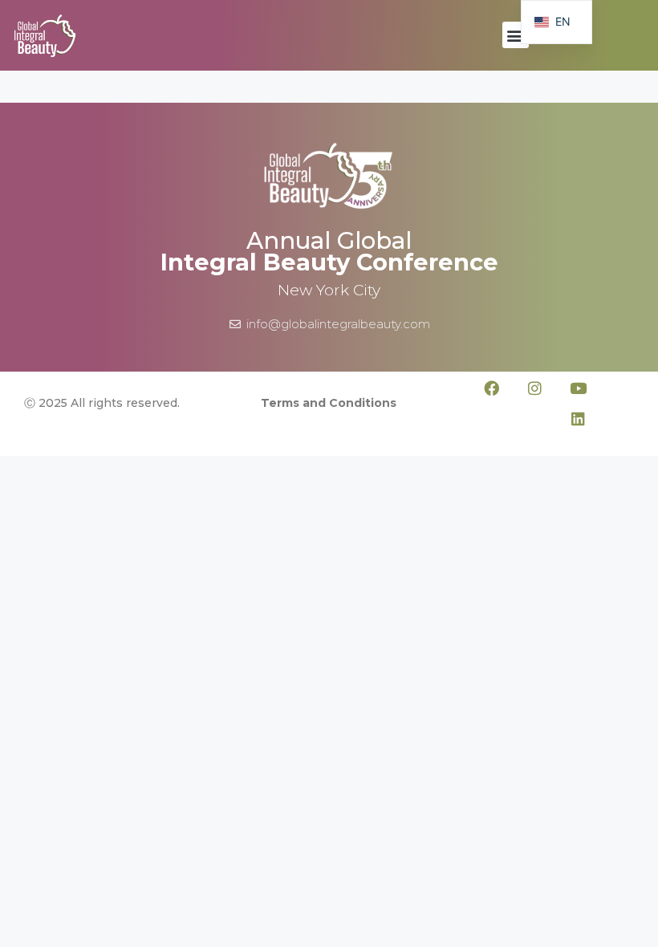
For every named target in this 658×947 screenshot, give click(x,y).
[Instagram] (535, 387)
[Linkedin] (578, 418)
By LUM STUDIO (620, 445)
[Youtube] (578, 387)
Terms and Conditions (328, 403)
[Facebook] (492, 387)
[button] (515, 35)
